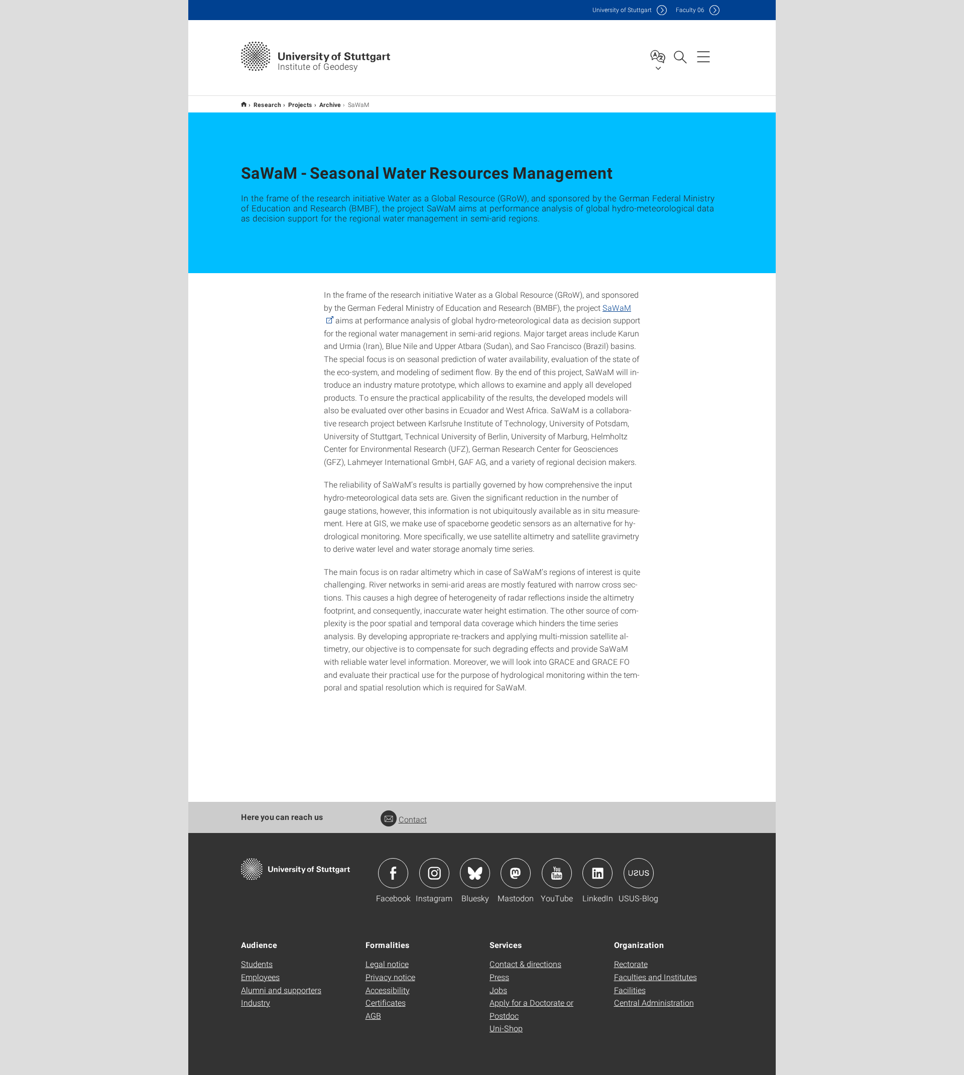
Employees (260, 977)
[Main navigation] (703, 56)
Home (244, 104)
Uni (622, 10)
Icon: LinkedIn (597, 873)
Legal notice (387, 964)
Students (257, 964)
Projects (300, 104)
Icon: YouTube (557, 873)
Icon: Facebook (393, 873)
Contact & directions (525, 964)
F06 (690, 10)
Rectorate (631, 964)
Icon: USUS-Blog (639, 873)
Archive (330, 104)
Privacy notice (390, 977)
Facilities (630, 990)
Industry (255, 1002)
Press (499, 977)
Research (267, 104)
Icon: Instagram (434, 873)
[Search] (679, 56)
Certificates (386, 1002)
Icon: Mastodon (516, 873)
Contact (413, 819)
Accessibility (388, 990)
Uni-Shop (506, 1028)
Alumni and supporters (281, 990)
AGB (373, 1015)
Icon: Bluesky (475, 873)
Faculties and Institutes (655, 977)
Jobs (498, 990)
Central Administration (654, 1002)
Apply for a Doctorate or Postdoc (531, 1009)
